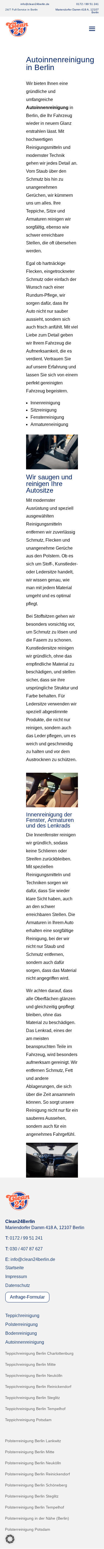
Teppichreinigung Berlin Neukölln (33, 1376)
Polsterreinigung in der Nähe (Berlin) (37, 1518)
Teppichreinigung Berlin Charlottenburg (39, 1353)
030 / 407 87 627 (26, 1249)
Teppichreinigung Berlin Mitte (30, 1364)
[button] (10, 1539)
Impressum (16, 1276)
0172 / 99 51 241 (87, 4)
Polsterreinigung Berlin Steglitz (32, 1496)
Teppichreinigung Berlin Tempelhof (35, 1409)
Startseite (14, 1267)
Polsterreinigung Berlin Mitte (29, 1452)
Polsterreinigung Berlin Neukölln (33, 1463)
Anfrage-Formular (27, 1297)
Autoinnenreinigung (24, 1342)
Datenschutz (17, 1285)
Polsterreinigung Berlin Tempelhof (34, 1507)
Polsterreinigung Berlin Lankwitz (33, 1441)
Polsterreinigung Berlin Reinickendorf (37, 1474)
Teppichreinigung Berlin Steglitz (32, 1398)
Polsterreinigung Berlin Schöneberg (36, 1485)
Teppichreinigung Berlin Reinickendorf (38, 1387)
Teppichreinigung (22, 1315)
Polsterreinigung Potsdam (27, 1529)
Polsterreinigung (21, 1324)
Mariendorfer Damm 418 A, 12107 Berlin (77, 11)
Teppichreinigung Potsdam (28, 1420)
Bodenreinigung (21, 1333)
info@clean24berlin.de (33, 1259)
